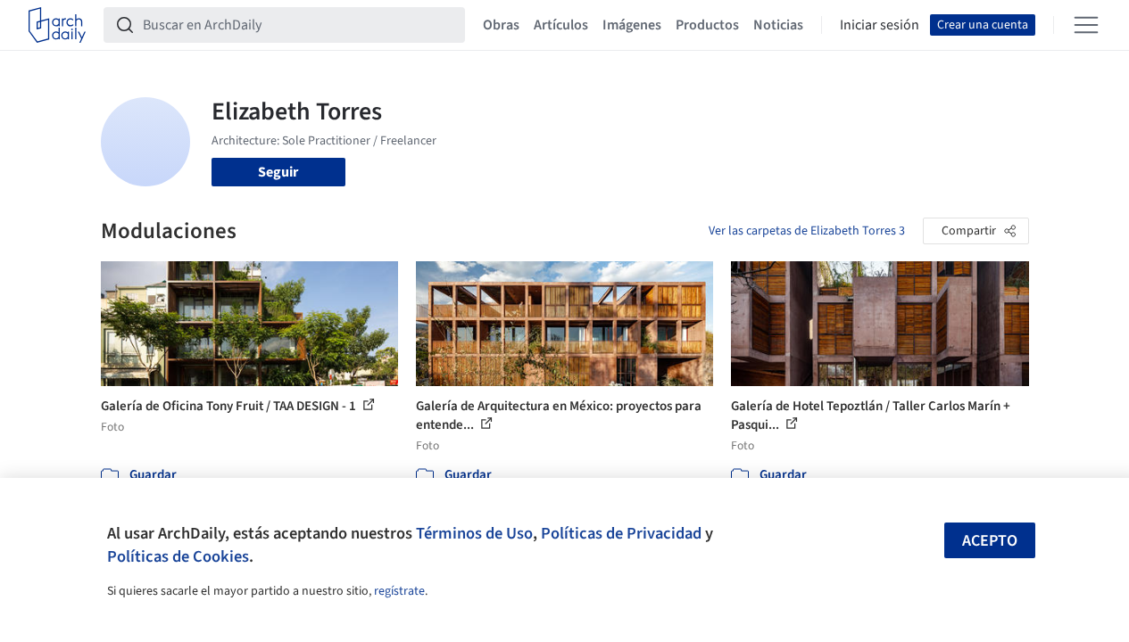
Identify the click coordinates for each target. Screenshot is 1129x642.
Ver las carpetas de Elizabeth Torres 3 (807, 231)
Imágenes (631, 25)
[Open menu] (1086, 25)
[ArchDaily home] (57, 25)
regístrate (399, 591)
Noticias (778, 25)
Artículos (561, 25)
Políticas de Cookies (178, 556)
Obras (501, 25)
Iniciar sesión (879, 25)
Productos (707, 25)
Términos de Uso (474, 533)
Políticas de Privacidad (621, 533)
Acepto (989, 541)
